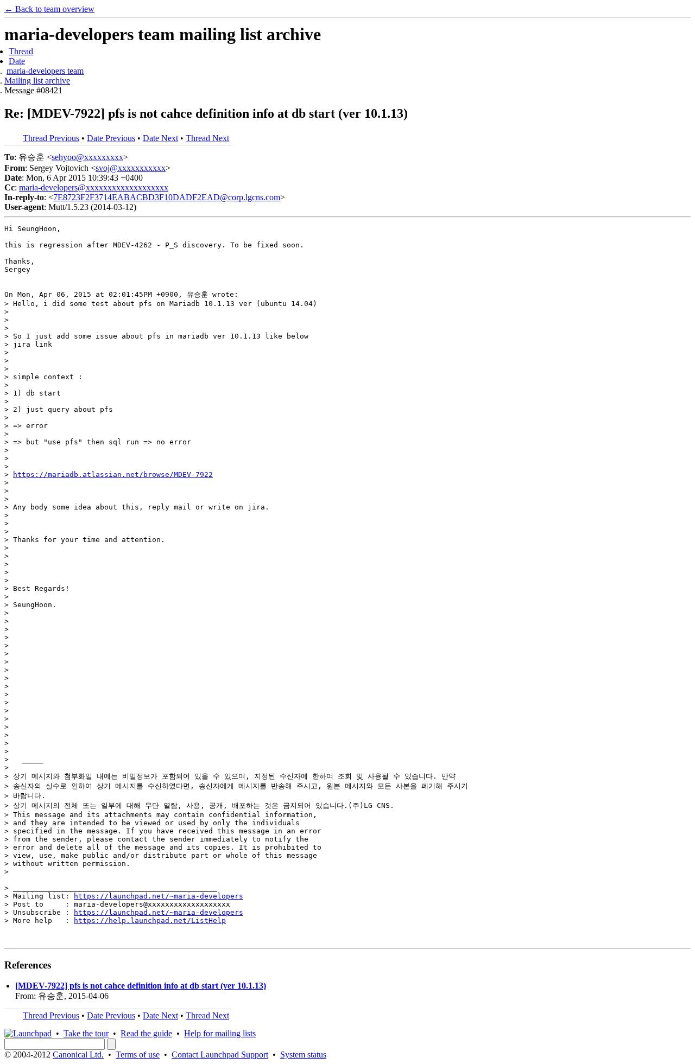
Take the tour (86, 1033)
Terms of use (138, 1054)
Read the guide (146, 1033)
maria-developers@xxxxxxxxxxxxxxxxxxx (93, 187)
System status (303, 1054)
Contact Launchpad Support (220, 1054)
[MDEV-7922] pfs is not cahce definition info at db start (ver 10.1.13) (140, 985)
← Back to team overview (49, 9)
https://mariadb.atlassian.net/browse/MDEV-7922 (113, 474)
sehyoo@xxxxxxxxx (87, 157)
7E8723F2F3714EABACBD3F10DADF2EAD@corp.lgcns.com (166, 197)
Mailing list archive (37, 80)
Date (17, 61)
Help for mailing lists (220, 1033)
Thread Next (207, 138)
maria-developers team (45, 70)
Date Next (160, 138)
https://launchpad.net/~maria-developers (158, 896)
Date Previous (111, 138)
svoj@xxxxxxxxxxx (131, 168)
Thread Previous (51, 138)
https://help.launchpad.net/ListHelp (150, 920)
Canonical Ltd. (78, 1054)
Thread (21, 51)
